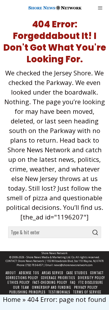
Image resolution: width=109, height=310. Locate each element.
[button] (95, 232)
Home (12, 299)
